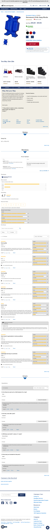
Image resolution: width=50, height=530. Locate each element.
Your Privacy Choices (26, 522)
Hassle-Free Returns (28, 122)
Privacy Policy (9, 522)
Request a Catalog (38, 523)
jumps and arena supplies (6, 481)
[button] (31, 5)
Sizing (19, 87)
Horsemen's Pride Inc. (31, 15)
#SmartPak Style (37, 527)
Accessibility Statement (5, 523)
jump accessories (5, 484)
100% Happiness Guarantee (18, 122)
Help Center (36, 507)
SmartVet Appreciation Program (41, 500)
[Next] (48, 75)
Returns (35, 509)
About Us (36, 519)
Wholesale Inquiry (38, 502)
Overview (7, 87)
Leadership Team (38, 521)
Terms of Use (3, 522)
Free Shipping (37, 511)
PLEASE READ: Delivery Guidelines (40, 121)
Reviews (31, 87)
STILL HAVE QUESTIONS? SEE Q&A (6, 122)
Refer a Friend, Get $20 (39, 525)
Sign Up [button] (22, 494)
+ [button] (32, 36)
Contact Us (36, 496)
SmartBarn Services (38, 498)
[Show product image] (12, 26)
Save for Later (38, 19)
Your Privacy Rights (16, 522)
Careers (11, 523)
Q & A (43, 87)
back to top (45, 126)
